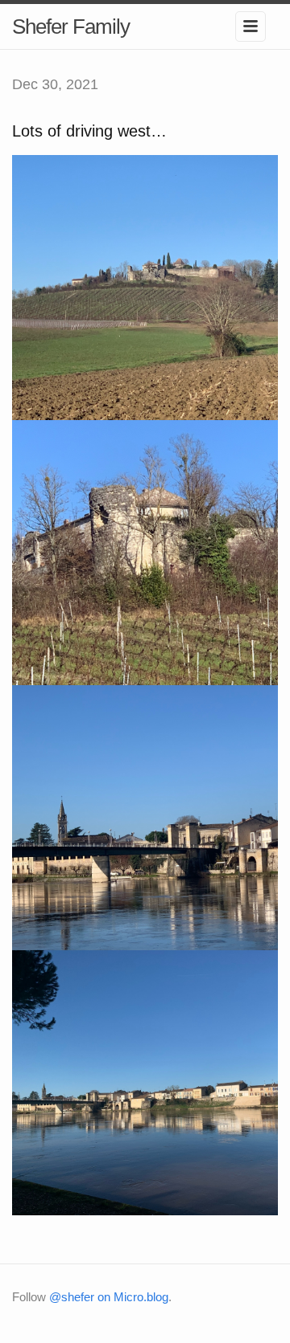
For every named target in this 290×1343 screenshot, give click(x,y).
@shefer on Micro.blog (108, 1297)
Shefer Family (71, 26)
